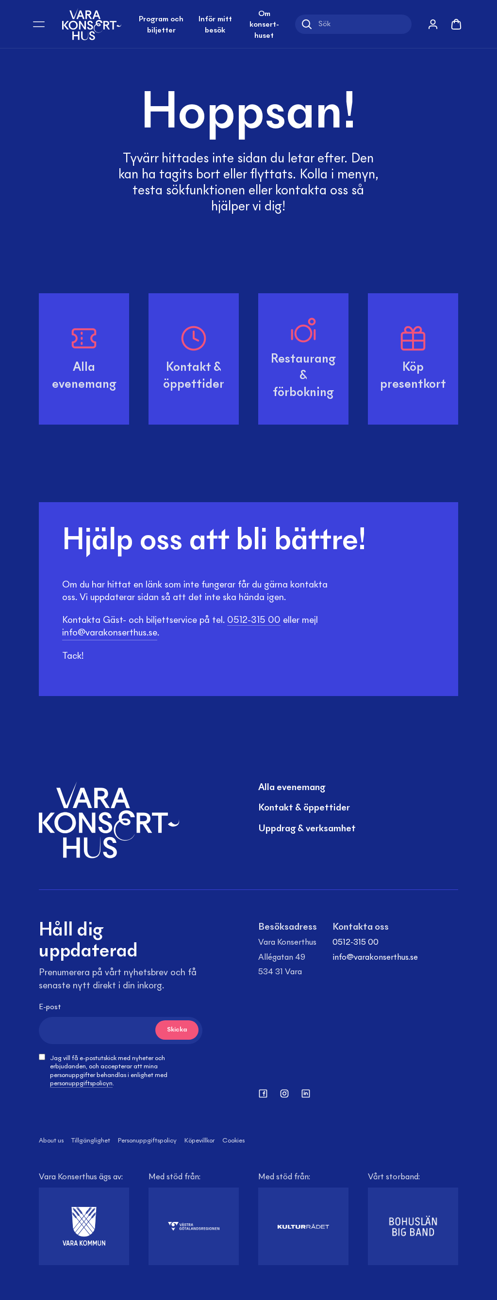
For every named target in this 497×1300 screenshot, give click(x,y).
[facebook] (263, 1093)
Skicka (177, 1030)
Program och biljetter (161, 25)
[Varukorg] (456, 24)
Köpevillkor (199, 1141)
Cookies (233, 1141)
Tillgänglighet (90, 1141)
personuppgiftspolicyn (81, 1083)
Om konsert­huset (264, 25)
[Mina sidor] (433, 24)
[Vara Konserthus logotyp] (91, 24)
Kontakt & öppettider (304, 808)
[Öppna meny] (39, 24)
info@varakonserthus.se (375, 957)
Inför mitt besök (215, 25)
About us (51, 1141)
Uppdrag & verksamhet (307, 829)
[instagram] (284, 1093)
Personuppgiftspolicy (147, 1141)
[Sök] (307, 24)
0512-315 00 (355, 942)
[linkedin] (306, 1093)
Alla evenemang (291, 788)
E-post (50, 1007)
